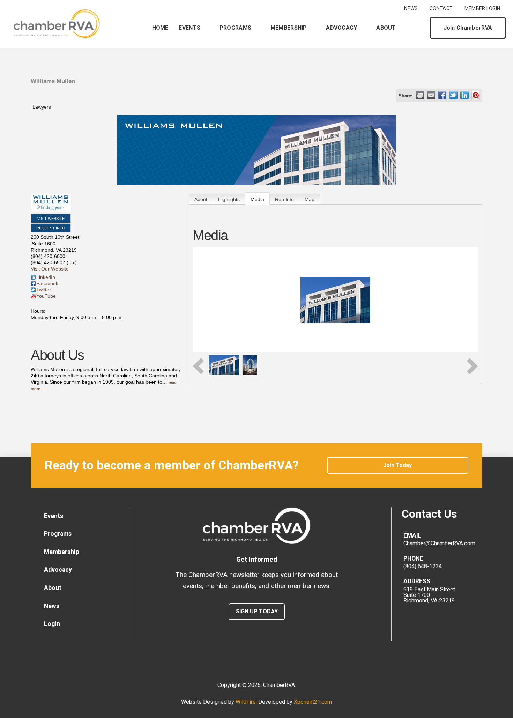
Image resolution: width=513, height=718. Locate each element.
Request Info (50, 228)
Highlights (229, 199)
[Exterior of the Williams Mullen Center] (224, 364)
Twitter (43, 290)
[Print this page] (420, 95)
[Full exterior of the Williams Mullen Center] (250, 364)
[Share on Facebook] (442, 95)
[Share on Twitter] (453, 95)
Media (257, 199)
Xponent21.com (313, 701)
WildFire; (247, 701)
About (200, 199)
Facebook (47, 283)
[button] (418, 28)
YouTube (46, 296)
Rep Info (284, 199)
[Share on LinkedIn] (464, 95)
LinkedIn (45, 277)
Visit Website (51, 218)
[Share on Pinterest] (475, 95)
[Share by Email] (431, 95)
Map (309, 199)
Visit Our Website (50, 269)
